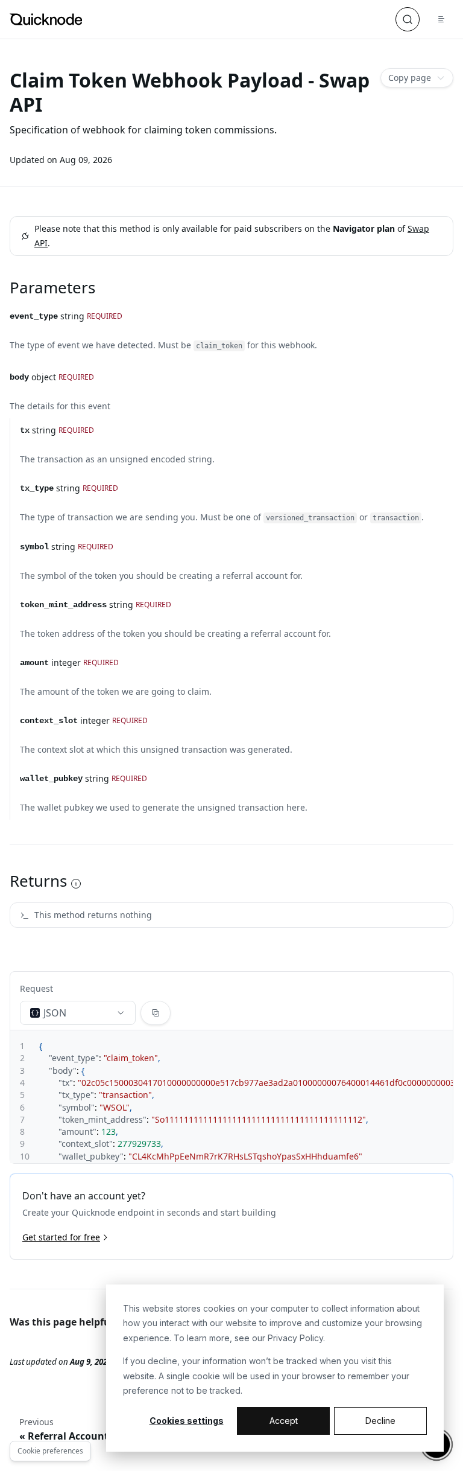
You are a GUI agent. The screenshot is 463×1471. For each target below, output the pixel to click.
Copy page (409, 77)
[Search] (407, 19)
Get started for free (61, 1237)
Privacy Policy (295, 1338)
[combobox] (78, 1013)
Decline (380, 1420)
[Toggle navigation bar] (441, 19)
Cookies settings (187, 1420)
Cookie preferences (50, 1451)
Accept (283, 1420)
